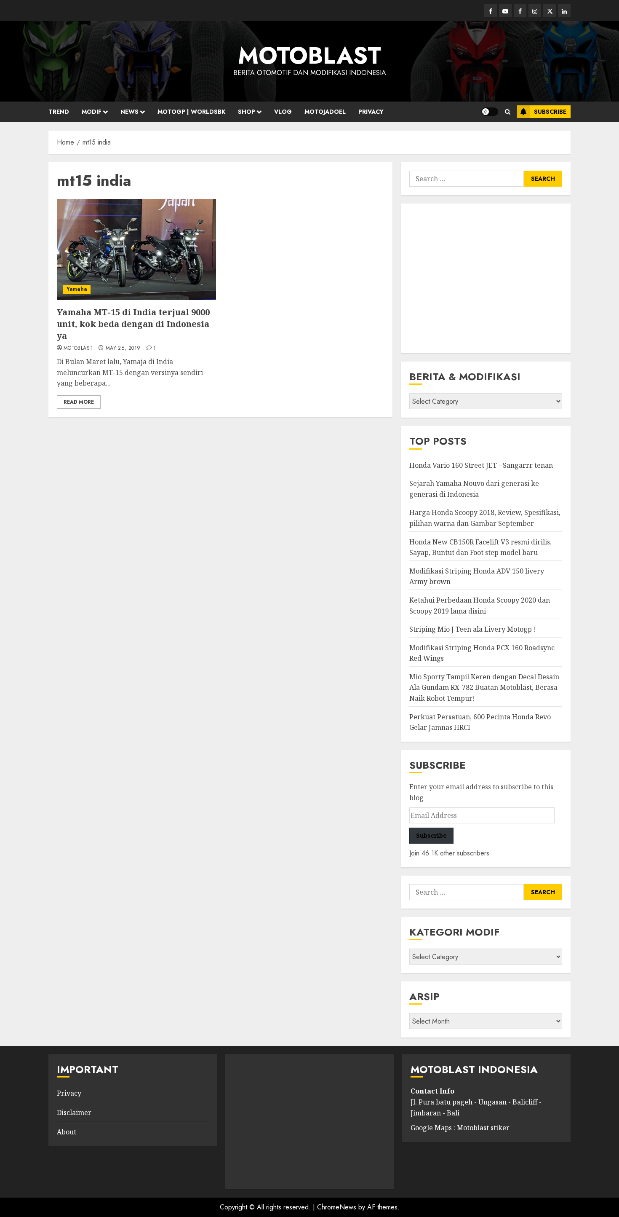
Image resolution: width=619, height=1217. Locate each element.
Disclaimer (74, 1112)
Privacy (371, 111)
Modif (91, 111)
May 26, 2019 (123, 348)
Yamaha (77, 289)
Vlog (283, 111)
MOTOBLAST (309, 55)
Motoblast (78, 348)
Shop (246, 111)
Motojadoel (325, 111)
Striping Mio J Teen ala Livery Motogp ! (472, 629)
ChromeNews (336, 1207)
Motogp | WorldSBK (191, 111)
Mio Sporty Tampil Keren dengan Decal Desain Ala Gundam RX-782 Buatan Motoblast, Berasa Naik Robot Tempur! (484, 687)
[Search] (507, 112)
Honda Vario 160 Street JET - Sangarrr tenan (481, 465)
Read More (79, 402)
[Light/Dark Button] (489, 111)
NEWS (129, 111)
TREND (58, 111)
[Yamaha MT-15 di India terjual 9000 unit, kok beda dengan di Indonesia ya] (136, 249)
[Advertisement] (485, 278)
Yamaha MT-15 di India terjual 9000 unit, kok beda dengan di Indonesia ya (133, 323)
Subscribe (550, 111)
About (66, 1132)
